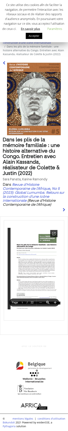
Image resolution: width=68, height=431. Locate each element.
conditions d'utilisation (51, 418)
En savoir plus (30, 29)
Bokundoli (9, 422)
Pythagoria (9, 426)
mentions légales (23, 418)
